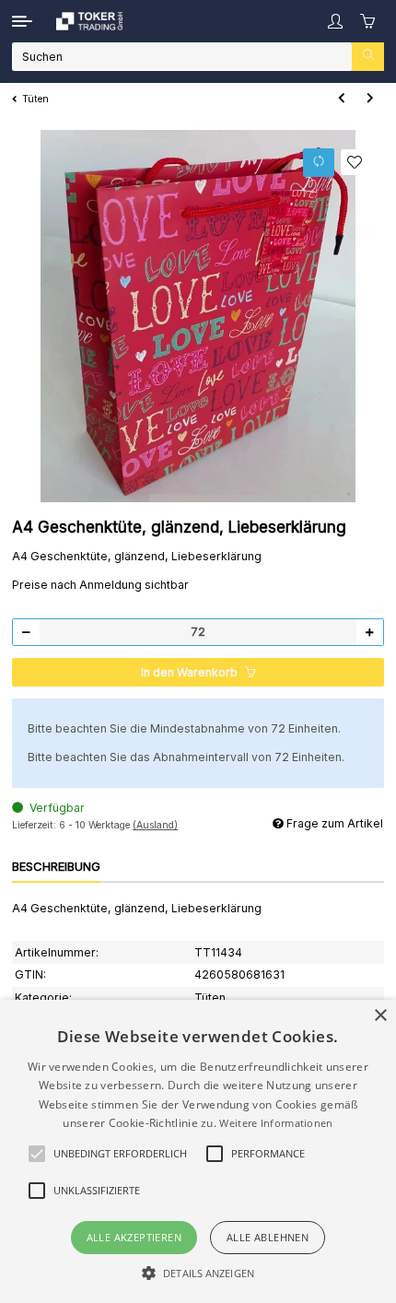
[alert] (198, 1151)
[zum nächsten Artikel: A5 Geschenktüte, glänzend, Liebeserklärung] (369, 99)
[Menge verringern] (27, 632)
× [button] (380, 1016)
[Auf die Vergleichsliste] (319, 162)
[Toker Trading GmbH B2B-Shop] (89, 21)
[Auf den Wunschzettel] (355, 162)
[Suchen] (368, 56)
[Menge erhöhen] (369, 632)
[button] (335, 22)
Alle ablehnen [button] (268, 1237)
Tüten (210, 997)
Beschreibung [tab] (56, 866)
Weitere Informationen (275, 1123)
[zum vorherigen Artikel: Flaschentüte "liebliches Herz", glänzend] (341, 99)
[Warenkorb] (368, 21)
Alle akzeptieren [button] (134, 1237)
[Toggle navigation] (22, 21)
